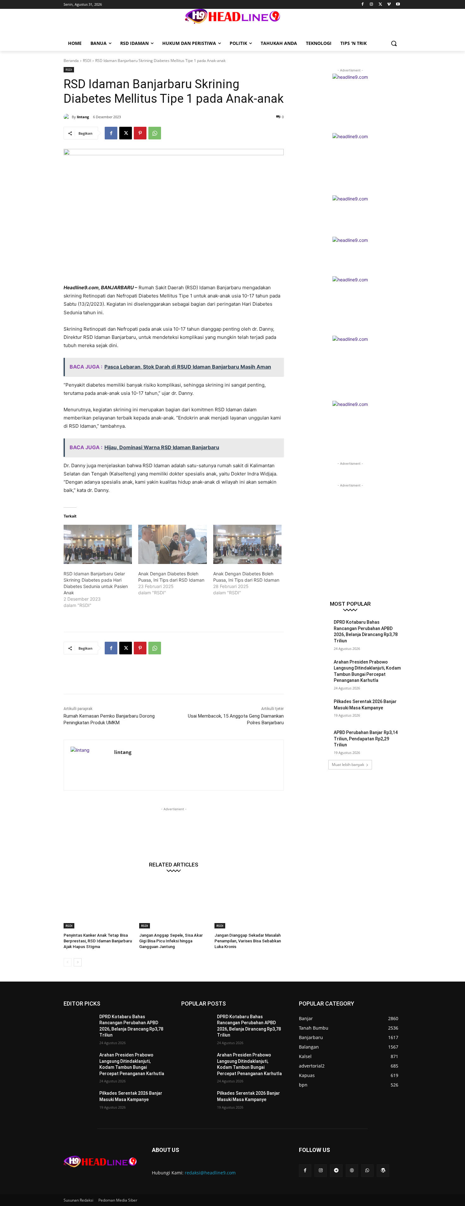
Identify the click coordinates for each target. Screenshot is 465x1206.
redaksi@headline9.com (210, 1173)
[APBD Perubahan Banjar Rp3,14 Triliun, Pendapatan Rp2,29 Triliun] (314, 740)
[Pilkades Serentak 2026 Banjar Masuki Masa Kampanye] (314, 709)
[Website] (352, 1170)
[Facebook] (362, 4)
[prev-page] (67, 962)
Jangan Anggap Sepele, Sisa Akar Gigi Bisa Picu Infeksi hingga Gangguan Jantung (171, 941)
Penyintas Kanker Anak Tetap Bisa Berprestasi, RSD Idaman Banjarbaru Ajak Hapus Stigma (98, 941)
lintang (83, 116)
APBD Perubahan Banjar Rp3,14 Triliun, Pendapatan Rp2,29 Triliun (366, 738)
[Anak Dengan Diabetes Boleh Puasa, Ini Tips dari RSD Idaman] (172, 544)
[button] (393, 43)
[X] (380, 4)
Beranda (71, 60)
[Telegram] (336, 1170)
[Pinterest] (140, 133)
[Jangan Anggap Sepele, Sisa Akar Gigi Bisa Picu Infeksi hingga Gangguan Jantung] (173, 904)
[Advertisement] (179, 678)
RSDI (87, 60)
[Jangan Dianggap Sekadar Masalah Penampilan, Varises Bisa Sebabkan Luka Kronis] (249, 904)
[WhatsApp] (154, 133)
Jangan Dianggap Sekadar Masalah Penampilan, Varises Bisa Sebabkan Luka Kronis (247, 941)
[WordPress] (383, 1170)
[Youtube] (397, 4)
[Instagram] (371, 4)
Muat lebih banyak (348, 764)
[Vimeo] (389, 4)
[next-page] (78, 962)
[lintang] (68, 117)
